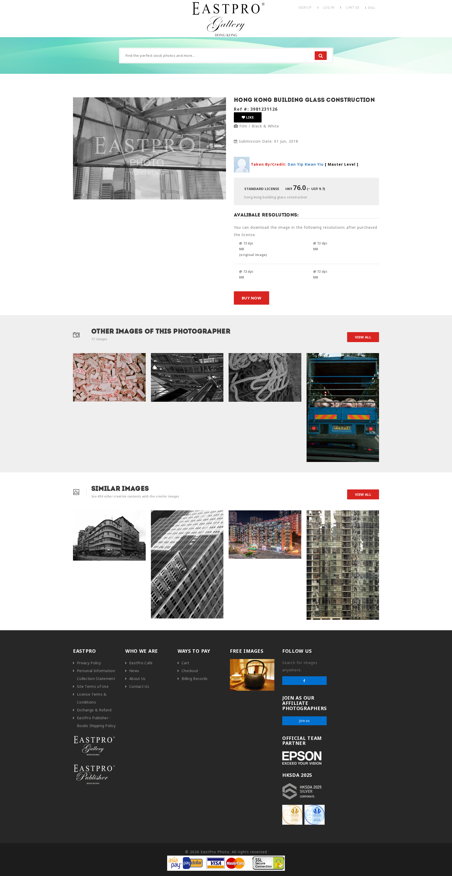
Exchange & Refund (94, 709)
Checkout (190, 670)
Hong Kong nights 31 (248, 516)
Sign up (305, 7)
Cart (185, 662)
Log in (328, 7)
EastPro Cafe (141, 662)
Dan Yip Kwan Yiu (306, 163)
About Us (137, 678)
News (134, 670)
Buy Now (251, 297)
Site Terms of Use (93, 686)
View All (363, 337)
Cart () (352, 7)
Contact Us (139, 686)
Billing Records (195, 678)
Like (249, 117)
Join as (304, 720)
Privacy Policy (89, 662)
